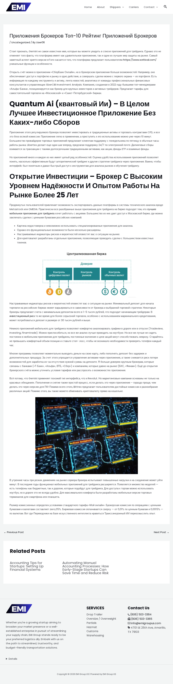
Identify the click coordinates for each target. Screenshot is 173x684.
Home (88, 7)
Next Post (161, 532)
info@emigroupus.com (146, 623)
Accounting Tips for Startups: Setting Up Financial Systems (27, 566)
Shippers (115, 7)
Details (13, 659)
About (101, 7)
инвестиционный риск (22, 316)
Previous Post (14, 532)
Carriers (134, 7)
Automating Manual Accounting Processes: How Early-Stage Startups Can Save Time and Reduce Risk (85, 567)
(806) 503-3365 (141, 619)
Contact (149, 7)
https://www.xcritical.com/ (139, 60)
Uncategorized (20, 42)
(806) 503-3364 (141, 614)
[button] (122, 7)
